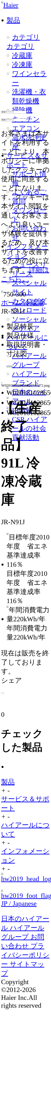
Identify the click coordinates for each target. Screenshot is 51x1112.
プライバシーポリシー (25, 955)
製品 (8, 782)
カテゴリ (26, 37)
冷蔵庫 (34, 302)
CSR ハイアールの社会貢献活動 (29, 428)
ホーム (12, 302)
